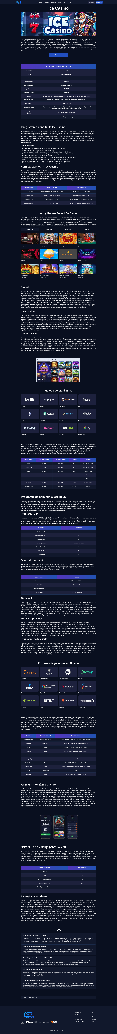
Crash (67, 229)
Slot (86, 229)
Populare (29, 229)
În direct (48, 229)
